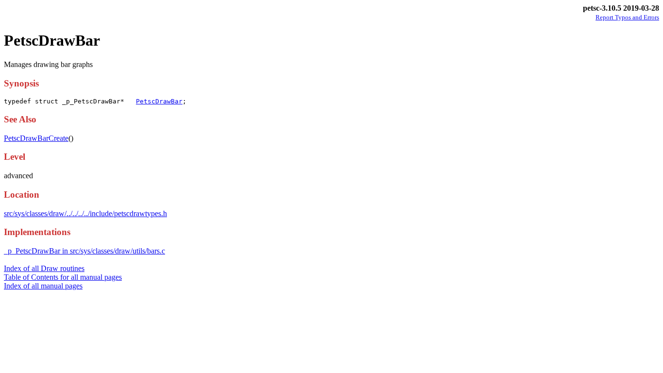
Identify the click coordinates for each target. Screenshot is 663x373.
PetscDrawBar (159, 101)
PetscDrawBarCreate (36, 138)
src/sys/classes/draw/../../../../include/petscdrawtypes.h (85, 213)
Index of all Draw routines (44, 268)
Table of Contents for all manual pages (63, 277)
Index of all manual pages (43, 286)
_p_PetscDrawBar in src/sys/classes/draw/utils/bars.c (84, 251)
